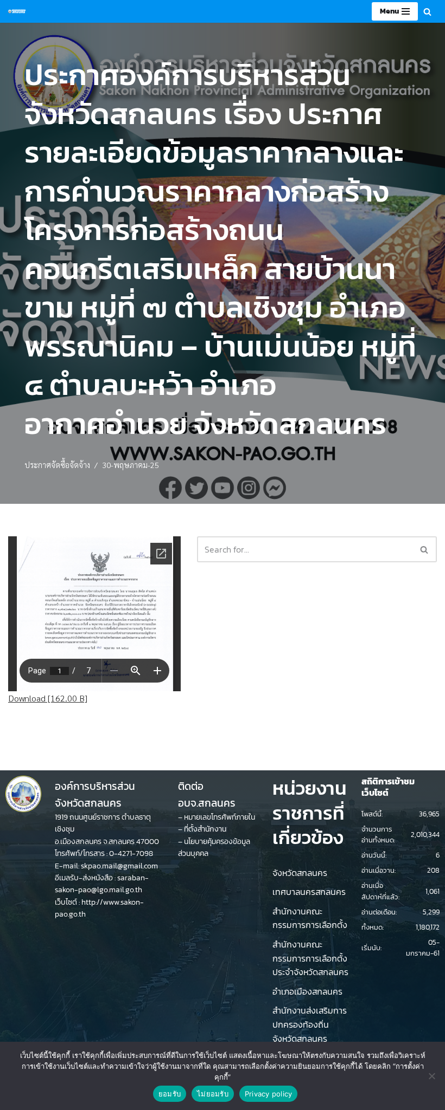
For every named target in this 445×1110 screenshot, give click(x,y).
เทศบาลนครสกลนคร (309, 891)
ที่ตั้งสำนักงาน (205, 829)
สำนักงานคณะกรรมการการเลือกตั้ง (309, 918)
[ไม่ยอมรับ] (431, 1075)
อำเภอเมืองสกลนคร (307, 991)
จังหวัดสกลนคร (299, 872)
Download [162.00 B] (47, 698)
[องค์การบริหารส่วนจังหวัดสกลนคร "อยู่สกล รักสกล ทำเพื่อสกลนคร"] (17, 11)
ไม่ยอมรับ (212, 1093)
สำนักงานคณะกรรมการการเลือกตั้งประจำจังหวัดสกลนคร (310, 958)
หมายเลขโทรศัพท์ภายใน (219, 817)
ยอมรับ (169, 1093)
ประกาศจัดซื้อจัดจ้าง (57, 465)
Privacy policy (269, 1093)
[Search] (427, 12)
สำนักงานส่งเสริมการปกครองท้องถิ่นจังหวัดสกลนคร (309, 1024)
